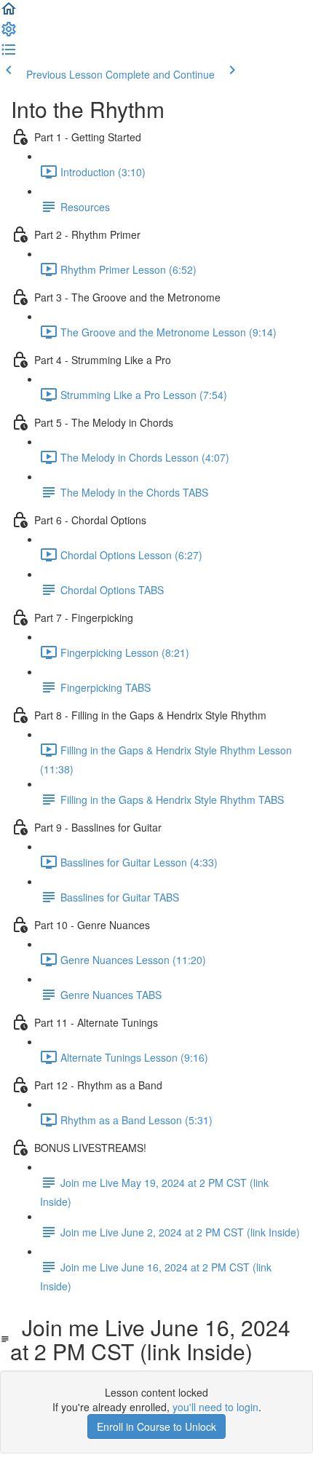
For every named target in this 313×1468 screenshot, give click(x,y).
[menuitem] (8, 33)
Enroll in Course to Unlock (156, 1426)
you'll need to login (215, 1407)
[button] (8, 13)
